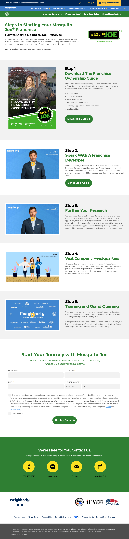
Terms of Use (19, 517)
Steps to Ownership (52, 14)
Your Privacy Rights (85, 517)
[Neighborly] (11, 8)
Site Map (111, 517)
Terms (108, 407)
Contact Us (101, 517)
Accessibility (47, 517)
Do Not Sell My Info (63, 517)
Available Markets (76, 8)
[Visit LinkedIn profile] (18, 504)
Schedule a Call (77, 182)
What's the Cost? (73, 14)
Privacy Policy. (15, 410)
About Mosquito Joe (111, 14)
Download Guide (91, 14)
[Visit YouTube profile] (22, 504)
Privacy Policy (33, 517)
